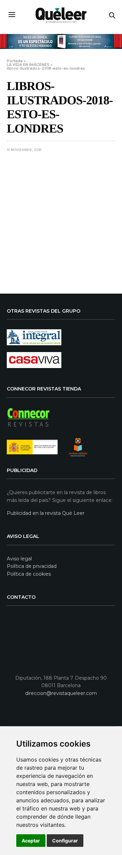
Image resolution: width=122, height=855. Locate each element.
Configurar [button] (65, 840)
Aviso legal (19, 559)
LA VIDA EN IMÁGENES (28, 64)
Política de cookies (29, 574)
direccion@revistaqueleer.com (61, 693)
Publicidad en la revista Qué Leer (45, 513)
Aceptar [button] (31, 840)
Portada (15, 60)
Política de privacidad (32, 566)
